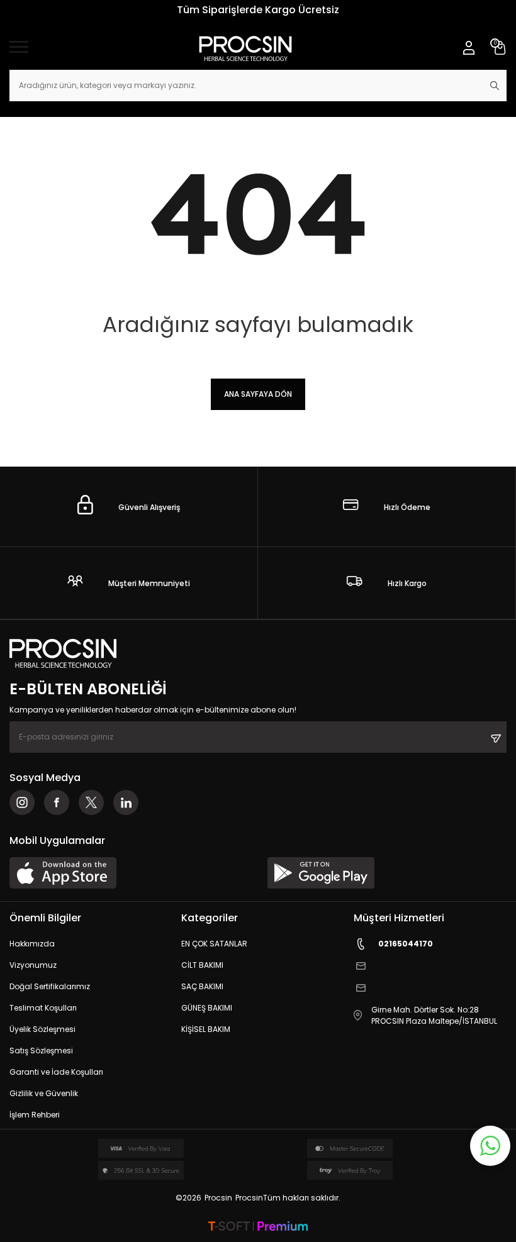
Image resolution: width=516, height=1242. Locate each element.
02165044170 (405, 943)
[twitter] (91, 802)
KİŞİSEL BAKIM (205, 1029)
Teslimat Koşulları (43, 1007)
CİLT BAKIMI (202, 965)
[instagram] (22, 802)
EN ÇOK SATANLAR (214, 943)
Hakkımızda (32, 943)
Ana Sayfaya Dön (258, 394)
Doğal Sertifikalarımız (49, 986)
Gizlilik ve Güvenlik (43, 1093)
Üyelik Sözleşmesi (42, 1029)
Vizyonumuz (33, 965)
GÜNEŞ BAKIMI (206, 1007)
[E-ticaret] (258, 1227)
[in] (125, 802)
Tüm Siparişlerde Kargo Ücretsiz (258, 10)
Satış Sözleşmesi (41, 1050)
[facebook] (56, 802)
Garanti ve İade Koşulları (56, 1072)
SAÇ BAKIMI (202, 986)
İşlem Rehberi (34, 1114)
